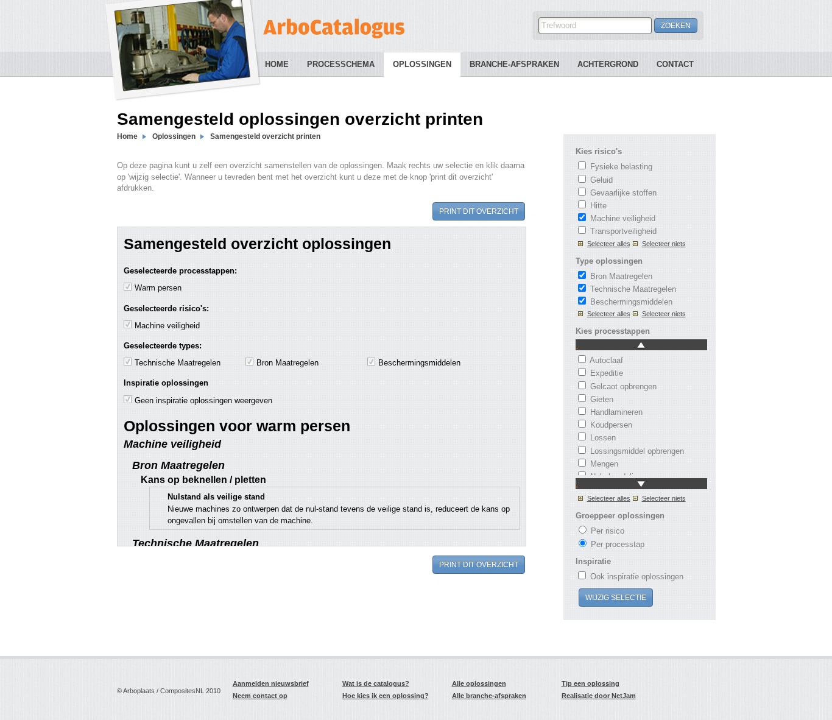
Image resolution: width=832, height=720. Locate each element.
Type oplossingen (609, 261)
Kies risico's (599, 151)
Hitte (598, 205)
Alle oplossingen (479, 683)
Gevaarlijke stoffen (623, 192)
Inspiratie (593, 561)
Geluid (601, 180)
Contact (675, 64)
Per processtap (617, 544)
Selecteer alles (608, 243)
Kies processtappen (613, 331)
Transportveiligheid (623, 231)
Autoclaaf (606, 360)
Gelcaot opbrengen (623, 386)
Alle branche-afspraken (489, 695)
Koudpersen (611, 424)
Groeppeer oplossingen (620, 515)
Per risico (607, 530)
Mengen (604, 463)
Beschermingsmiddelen (631, 301)
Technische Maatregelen (633, 289)
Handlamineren (616, 412)
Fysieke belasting (621, 166)
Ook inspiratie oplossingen (636, 576)
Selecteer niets (664, 243)
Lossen (603, 437)
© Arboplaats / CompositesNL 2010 (168, 690)
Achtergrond (607, 64)
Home (277, 64)
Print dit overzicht (478, 211)
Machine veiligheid (622, 218)
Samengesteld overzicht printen (265, 136)
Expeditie (606, 373)
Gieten (601, 399)
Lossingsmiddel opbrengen (637, 451)
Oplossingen (422, 64)
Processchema (341, 64)
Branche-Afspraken (514, 64)
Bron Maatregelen (621, 276)
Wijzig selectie (615, 597)
